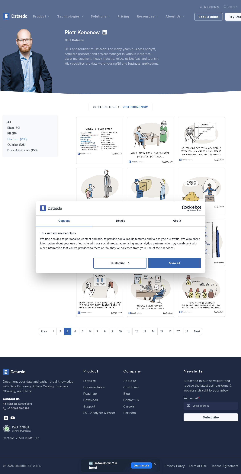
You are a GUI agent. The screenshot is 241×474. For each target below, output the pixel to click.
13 (145, 331)
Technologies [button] (69, 16)
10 (120, 331)
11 (129, 331)
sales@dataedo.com (19, 403)
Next (197, 331)
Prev (44, 331)
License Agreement (224, 466)
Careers (129, 406)
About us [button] (173, 16)
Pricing (123, 16)
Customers (131, 387)
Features (89, 381)
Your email (192, 398)
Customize (118, 263)
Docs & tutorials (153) (22, 150)
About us (130, 381)
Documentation (94, 387)
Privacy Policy (174, 466)
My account (211, 6)
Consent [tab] (64, 220)
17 (178, 331)
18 (187, 331)
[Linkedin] (104, 32)
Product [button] (40, 16)
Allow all (174, 263)
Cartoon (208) (17, 139)
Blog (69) (13, 128)
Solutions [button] (99, 16)
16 (170, 331)
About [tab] (177, 220)
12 (136, 331)
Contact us (131, 400)
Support (89, 406)
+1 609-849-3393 (18, 408)
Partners (129, 413)
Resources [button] (146, 16)
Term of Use (198, 466)
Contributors (105, 107)
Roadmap (90, 393)
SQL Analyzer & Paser (99, 413)
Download (90, 400)
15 (161, 331)
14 (153, 331)
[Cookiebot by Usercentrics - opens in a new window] (184, 208)
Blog (126, 393)
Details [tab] (120, 220)
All (9, 122)
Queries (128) (16, 145)
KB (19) (12, 133)
